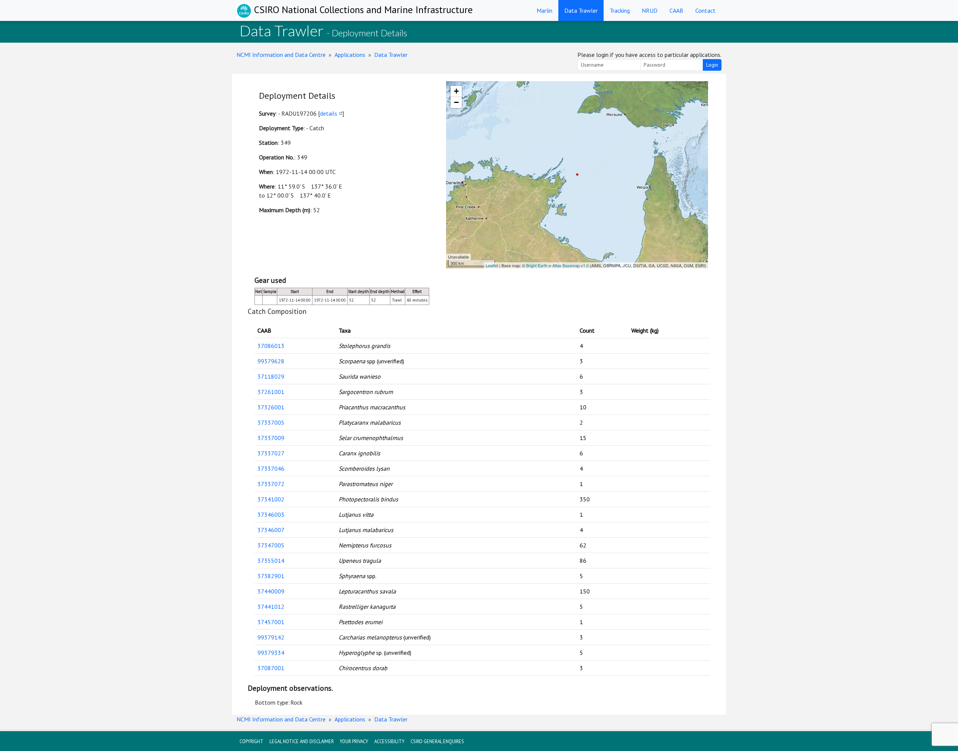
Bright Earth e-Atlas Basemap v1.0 (557, 265)
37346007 (270, 530)
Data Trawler (581, 10)
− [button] (456, 102)
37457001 (270, 622)
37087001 (270, 668)
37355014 (270, 560)
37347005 (270, 545)
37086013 (270, 345)
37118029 (270, 376)
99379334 (270, 652)
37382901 (270, 576)
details (328, 113)
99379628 (270, 361)
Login (712, 64)
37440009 (270, 591)
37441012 (270, 606)
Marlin (544, 10)
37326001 (270, 407)
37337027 (270, 453)
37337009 (270, 438)
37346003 (270, 514)
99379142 (270, 637)
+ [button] (456, 91)
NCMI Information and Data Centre (281, 54)
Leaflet (492, 265)
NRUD (650, 10)
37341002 (270, 499)
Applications (350, 54)
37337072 (270, 484)
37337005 (270, 422)
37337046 (270, 468)
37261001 (270, 392)
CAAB (676, 10)
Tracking (620, 10)
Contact (705, 10)
